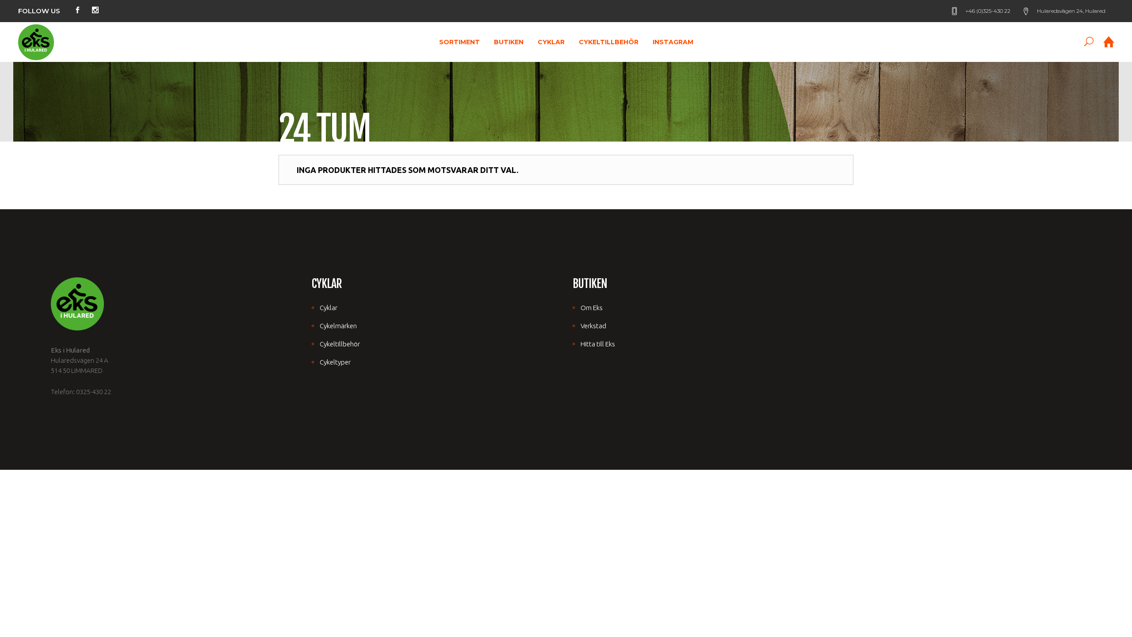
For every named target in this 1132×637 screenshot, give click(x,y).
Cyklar (328, 307)
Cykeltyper (335, 362)
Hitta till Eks (598, 344)
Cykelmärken (338, 326)
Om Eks (592, 307)
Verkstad (593, 326)
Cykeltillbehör (340, 344)
